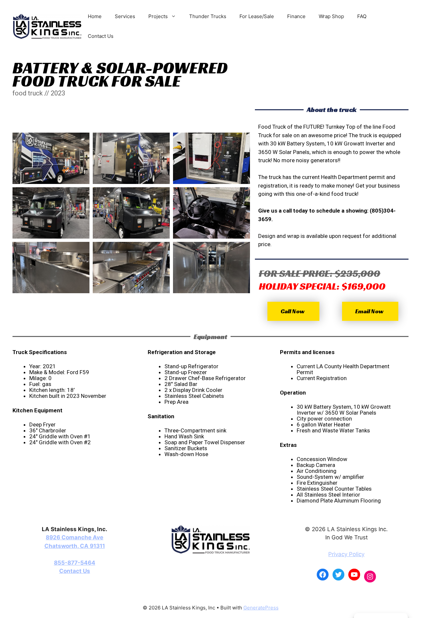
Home (95, 16)
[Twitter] (338, 574)
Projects (158, 16)
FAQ (361, 16)
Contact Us (100, 36)
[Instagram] (370, 576)
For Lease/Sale (256, 16)
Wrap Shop (331, 16)
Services (125, 16)
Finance (296, 16)
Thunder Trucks (207, 16)
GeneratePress (261, 608)
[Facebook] (323, 574)
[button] (293, 311)
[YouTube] (354, 574)
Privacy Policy (346, 554)
